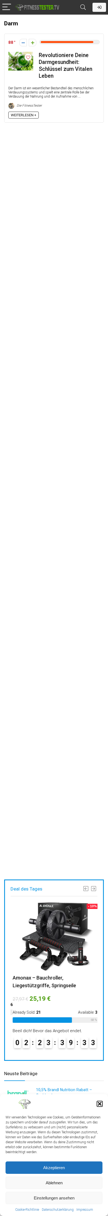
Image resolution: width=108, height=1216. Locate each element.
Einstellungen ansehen (54, 1198)
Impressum (84, 1210)
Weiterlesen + (23, 115)
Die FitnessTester (29, 105)
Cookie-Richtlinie (27, 1210)
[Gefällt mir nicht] (23, 42)
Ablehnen (54, 1182)
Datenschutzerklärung (58, 1210)
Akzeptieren (54, 1167)
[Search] (83, 7)
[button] (99, 1104)
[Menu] (6, 7)
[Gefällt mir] (32, 42)
